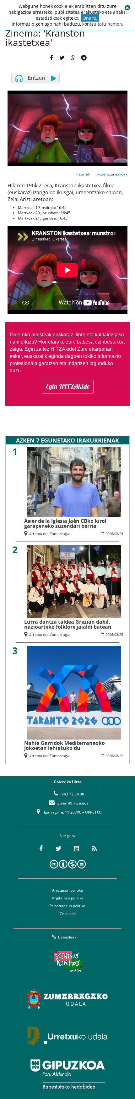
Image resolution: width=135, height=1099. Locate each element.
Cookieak (68, 913)
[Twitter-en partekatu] (62, 58)
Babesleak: (67, 937)
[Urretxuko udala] (67, 1036)
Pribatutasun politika (67, 905)
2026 (109, 533)
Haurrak (83, 174)
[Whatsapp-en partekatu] (72, 58)
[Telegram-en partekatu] (83, 58)
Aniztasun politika (67, 890)
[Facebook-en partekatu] (51, 58)
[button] (127, 7)
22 (121, 755)
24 (121, 533)
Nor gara (67, 835)
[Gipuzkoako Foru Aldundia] (67, 1074)
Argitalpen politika (68, 898)
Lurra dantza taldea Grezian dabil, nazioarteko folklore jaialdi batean (67, 624)
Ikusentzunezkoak (111, 174)
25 (121, 634)
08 (116, 533)
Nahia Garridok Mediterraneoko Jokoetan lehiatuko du (64, 745)
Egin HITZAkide (67, 386)
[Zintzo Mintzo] (68, 961)
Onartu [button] (90, 18)
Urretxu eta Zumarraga (49, 533)
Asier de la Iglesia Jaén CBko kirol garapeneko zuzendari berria (65, 523)
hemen (114, 24)
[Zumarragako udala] (67, 999)
